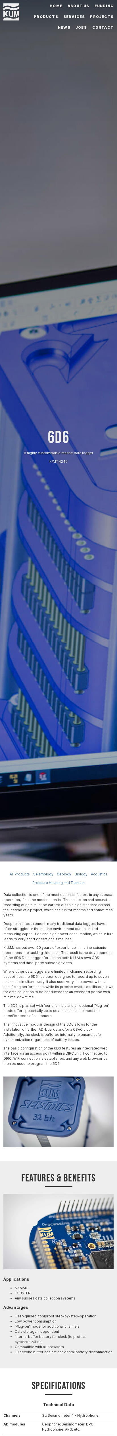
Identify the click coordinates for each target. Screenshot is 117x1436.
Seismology (43, 874)
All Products (20, 874)
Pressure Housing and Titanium (58, 883)
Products (46, 17)
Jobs (81, 27)
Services (74, 17)
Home (56, 6)
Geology (64, 874)
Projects (102, 17)
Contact (103, 27)
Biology (81, 874)
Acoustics (99, 874)
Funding (104, 6)
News (64, 27)
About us (78, 6)
